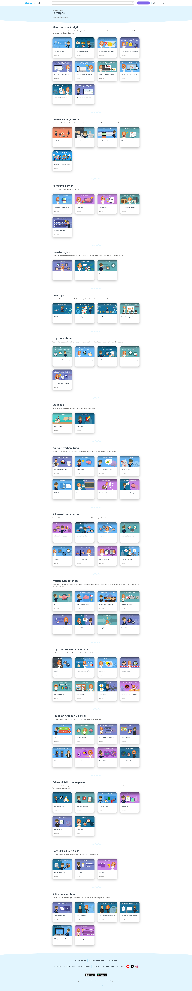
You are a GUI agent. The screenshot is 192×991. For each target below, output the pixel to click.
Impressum (80, 981)
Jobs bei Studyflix (70, 966)
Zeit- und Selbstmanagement (69, 782)
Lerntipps (58, 295)
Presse (121, 966)
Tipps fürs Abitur (62, 338)
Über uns (58, 966)
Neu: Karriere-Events (143, 3)
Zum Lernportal (82, 960)
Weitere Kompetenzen (65, 580)
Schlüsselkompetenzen (66, 514)
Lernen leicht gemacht (65, 119)
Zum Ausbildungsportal (98, 960)
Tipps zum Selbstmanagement (70, 649)
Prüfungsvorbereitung (65, 448)
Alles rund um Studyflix (66, 27)
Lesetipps (58, 404)
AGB (87, 981)
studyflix (31, 3)
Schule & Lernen (58, 10)
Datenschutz (94, 981)
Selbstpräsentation (63, 894)
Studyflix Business (109, 966)
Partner (97, 966)
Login (156, 3)
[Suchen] (132, 3)
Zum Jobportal (113, 960)
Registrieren (165, 3)
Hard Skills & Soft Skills (65, 850)
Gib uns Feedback (121, 981)
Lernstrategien (61, 252)
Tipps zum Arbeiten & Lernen (69, 715)
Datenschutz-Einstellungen (107, 981)
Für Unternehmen (85, 966)
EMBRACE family (99, 985)
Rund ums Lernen (62, 185)
